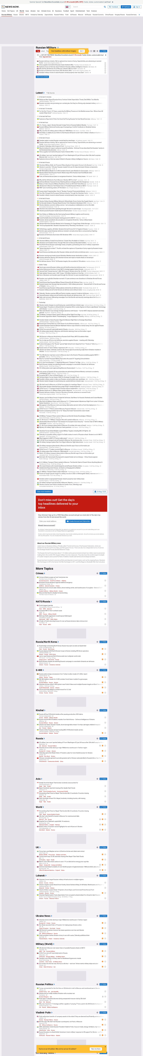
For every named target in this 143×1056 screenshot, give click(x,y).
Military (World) (54, 591)
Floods (49, 786)
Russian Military (7, 14)
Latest (43, 51)
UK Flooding (42, 859)
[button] (50, 93)
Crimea (41, 693)
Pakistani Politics (43, 824)
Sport (72, 11)
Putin (67, 14)
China (61, 761)
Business (58, 11)
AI (53, 11)
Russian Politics (59, 14)
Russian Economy (98, 14)
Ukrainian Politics (54, 898)
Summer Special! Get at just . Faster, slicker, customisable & (70, 2)
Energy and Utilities (56, 865)
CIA (40, 746)
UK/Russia (88, 14)
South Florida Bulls (44, 687)
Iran (38, 11)
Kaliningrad (42, 619)
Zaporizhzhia (49, 14)
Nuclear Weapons (44, 996)
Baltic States (53, 619)
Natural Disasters (49, 586)
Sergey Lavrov (43, 659)
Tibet (44, 786)
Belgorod (41, 888)
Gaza (27, 11)
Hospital (52, 824)
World (22, 11)
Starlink (41, 756)
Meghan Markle (43, 854)
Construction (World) (53, 761)
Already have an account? (46, 525)
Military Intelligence (47, 933)
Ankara (41, 677)
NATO (27, 14)
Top (38, 51)
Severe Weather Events (49, 791)
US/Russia (73, 14)
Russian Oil (42, 751)
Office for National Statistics (46, 870)
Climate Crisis (46, 11)
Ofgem (41, 865)
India (48, 1030)
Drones (58, 586)
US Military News (60, 956)
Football (66, 11)
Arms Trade (48, 961)
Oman (40, 967)
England (58, 870)
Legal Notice (70, 531)
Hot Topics (11, 11)
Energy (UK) (47, 865)
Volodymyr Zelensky (37, 14)
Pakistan (57, 824)
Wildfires (41, 586)
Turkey (51, 677)
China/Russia (109, 14)
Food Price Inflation (55, 580)
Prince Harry (52, 854)
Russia (16, 14)
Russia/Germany (131, 14)
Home (4, 11)
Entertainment (80, 11)
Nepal (40, 786)
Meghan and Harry (61, 854)
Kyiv (40, 728)
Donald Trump (43, 991)
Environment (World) (62, 791)
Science (94, 11)
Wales (62, 870)
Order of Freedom (44, 928)
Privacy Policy (60, 531)
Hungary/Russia (120, 14)
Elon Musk (47, 756)
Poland (50, 938)
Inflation (64, 580)
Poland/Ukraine (43, 938)
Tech (88, 11)
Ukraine (33, 11)
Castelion (41, 961)
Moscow (80, 14)
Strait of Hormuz (48, 967)
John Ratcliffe (54, 991)
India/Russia (42, 1030)
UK (17, 11)
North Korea (51, 649)
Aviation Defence (43, 591)
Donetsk (41, 893)
